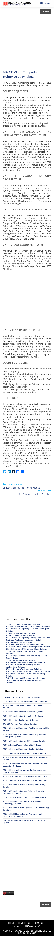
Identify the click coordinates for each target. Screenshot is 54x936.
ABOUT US (38, 923)
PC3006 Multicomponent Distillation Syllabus (23, 712)
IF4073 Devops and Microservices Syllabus (25, 678)
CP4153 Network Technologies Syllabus (24, 669)
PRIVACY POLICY (32, 925)
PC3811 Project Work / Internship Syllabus (22, 745)
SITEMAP (18, 925)
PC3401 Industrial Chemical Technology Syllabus (25, 797)
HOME (11, 923)
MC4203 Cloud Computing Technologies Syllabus (28, 627)
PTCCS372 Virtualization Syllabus (21, 660)
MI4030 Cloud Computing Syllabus (21, 636)
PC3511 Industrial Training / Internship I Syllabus (25, 781)
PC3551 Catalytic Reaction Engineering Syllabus (25, 776)
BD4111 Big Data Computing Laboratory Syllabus (28, 672)
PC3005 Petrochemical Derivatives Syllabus (23, 716)
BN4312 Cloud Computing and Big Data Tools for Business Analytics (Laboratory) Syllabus (28, 639)
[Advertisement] (27, 42)
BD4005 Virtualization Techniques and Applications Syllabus (23, 666)
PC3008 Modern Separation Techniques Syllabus (25, 701)
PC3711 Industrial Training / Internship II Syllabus (25, 753)
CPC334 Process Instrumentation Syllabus (22, 697)
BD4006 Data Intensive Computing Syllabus (25, 662)
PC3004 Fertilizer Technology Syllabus (20, 720)
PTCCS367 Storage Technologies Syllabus (25, 645)
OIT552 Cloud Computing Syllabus (21, 633)
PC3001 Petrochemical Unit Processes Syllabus (25, 741)
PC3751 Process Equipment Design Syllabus (23, 749)
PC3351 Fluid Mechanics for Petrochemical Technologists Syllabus (22, 815)
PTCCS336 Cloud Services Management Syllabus (28, 647)
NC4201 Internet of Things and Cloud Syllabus (27, 649)
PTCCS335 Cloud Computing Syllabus (23, 624)
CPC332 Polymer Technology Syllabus (20, 724)
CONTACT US (24, 923)
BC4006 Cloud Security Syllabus (20, 642)
